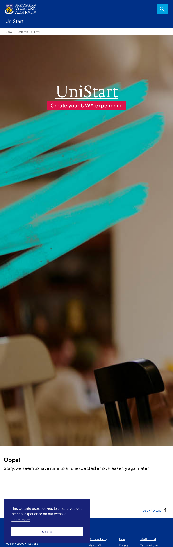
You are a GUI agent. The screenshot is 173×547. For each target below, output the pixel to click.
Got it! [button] (47, 531)
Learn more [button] (20, 520)
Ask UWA (95, 545)
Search (162, 9)
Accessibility (98, 539)
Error (37, 31)
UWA (9, 31)
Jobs (122, 539)
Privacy (124, 545)
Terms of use (149, 545)
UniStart (23, 31)
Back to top (151, 510)
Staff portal (148, 539)
